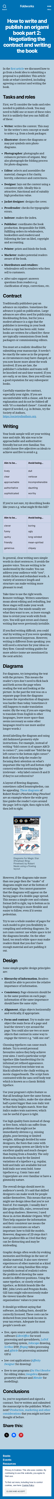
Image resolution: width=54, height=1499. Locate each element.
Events (7, 1459)
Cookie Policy (28, 1485)
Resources (9, 1463)
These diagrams (29, 790)
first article (17, 68)
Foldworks (27, 6)
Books (6, 1455)
